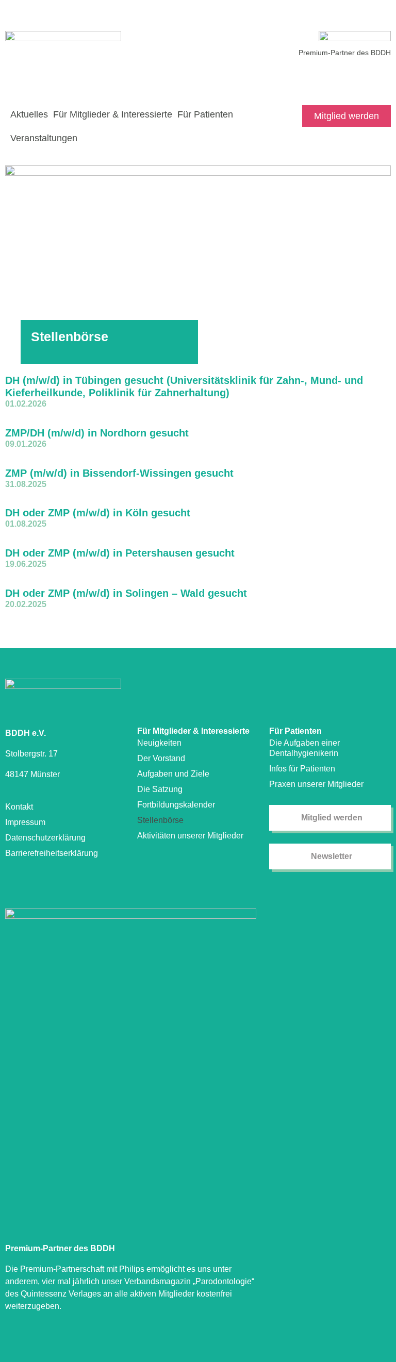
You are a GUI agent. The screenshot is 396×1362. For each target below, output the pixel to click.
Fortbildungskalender (176, 804)
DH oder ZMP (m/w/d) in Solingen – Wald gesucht (126, 593)
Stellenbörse (160, 820)
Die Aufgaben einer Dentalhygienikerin (304, 748)
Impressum (25, 822)
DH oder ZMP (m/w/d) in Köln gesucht (97, 512)
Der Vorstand (161, 758)
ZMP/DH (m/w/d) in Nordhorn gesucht (97, 433)
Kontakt (19, 806)
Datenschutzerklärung (45, 837)
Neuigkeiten (159, 742)
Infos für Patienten (302, 768)
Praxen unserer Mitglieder (316, 784)
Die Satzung (160, 789)
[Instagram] (366, 74)
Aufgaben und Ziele (173, 773)
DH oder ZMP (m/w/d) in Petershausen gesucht (120, 553)
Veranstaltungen (43, 138)
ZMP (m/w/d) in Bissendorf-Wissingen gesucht (119, 473)
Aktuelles (29, 114)
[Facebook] (384, 74)
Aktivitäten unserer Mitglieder (190, 835)
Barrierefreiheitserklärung (51, 853)
